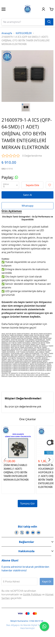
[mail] (38, 532)
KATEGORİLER (24, 33)
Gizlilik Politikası (32, 594)
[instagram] (27, 532)
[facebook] (16, 532)
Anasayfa (7, 33)
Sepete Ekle (32, 185)
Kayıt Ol (46, 581)
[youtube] (33, 532)
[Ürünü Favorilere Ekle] (49, 185)
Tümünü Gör (27, 503)
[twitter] (22, 532)
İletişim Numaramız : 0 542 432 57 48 (26, 621)
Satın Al (27, 195)
